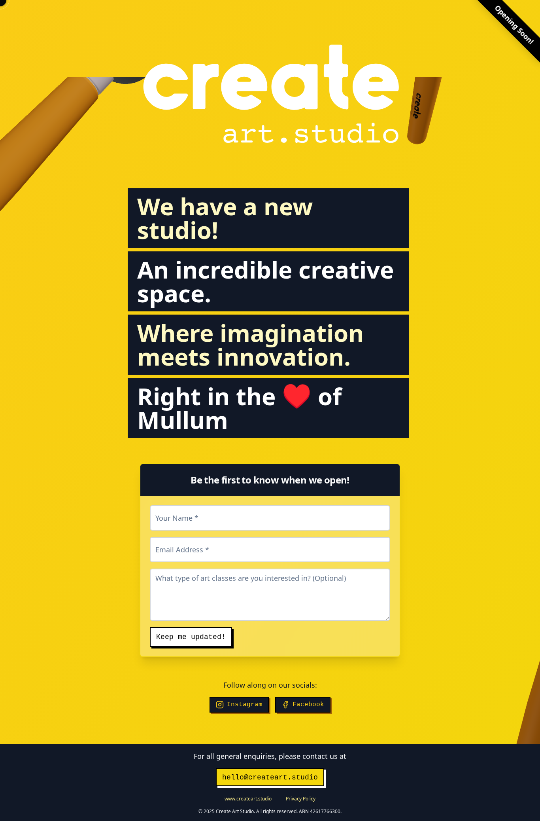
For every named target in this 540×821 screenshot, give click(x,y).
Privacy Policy (300, 798)
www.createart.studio (248, 798)
